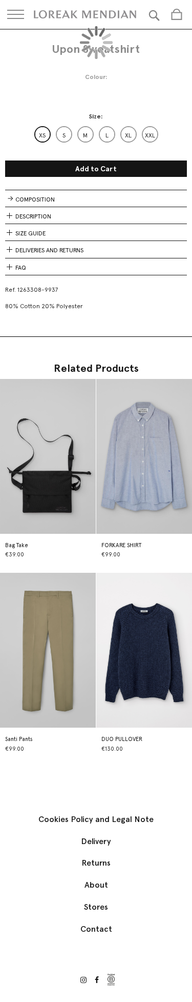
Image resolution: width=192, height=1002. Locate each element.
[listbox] (96, 134)
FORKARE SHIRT (121, 545)
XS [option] (42, 135)
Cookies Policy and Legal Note (96, 819)
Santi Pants (19, 739)
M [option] (85, 135)
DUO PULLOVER (121, 739)
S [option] (64, 135)
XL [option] (128, 135)
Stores (96, 907)
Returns (96, 863)
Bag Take (16, 545)
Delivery (96, 841)
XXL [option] (150, 135)
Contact (96, 929)
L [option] (107, 135)
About (96, 885)
